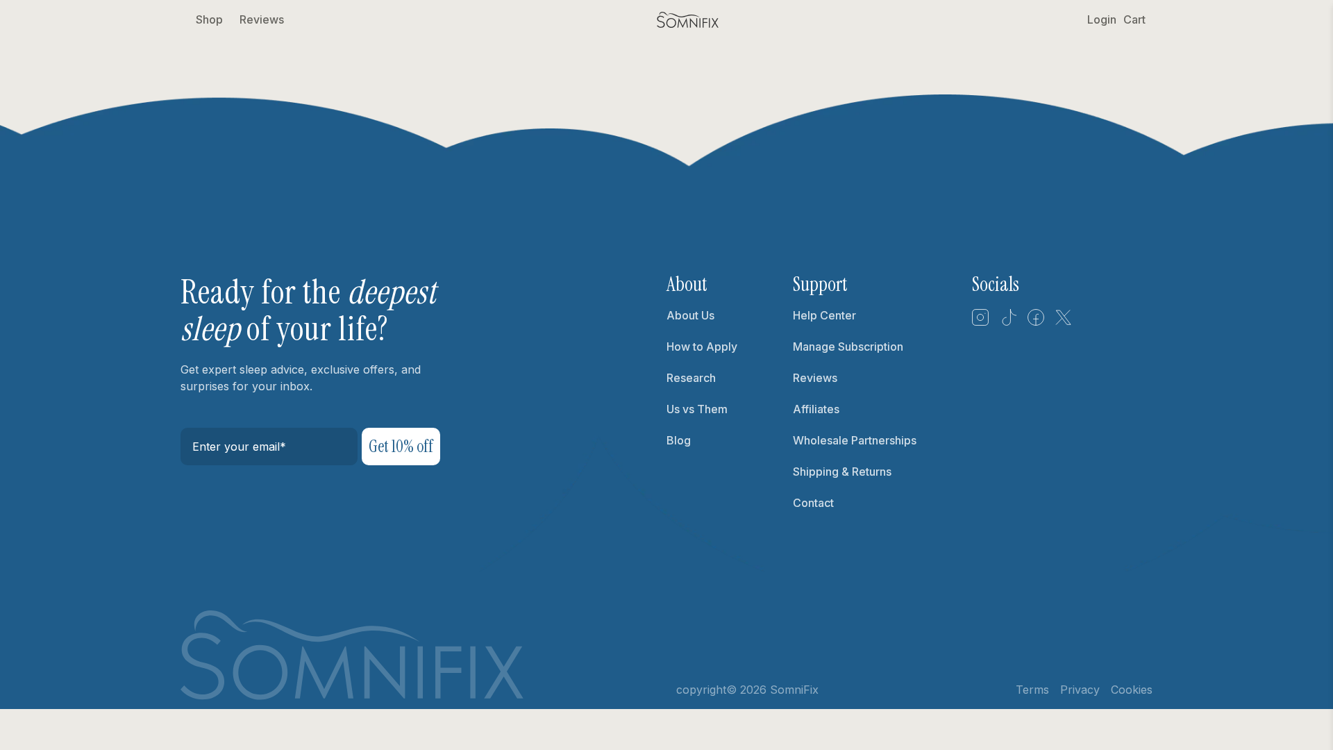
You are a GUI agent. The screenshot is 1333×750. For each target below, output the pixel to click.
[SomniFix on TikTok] (1008, 322)
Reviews (262, 19)
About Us (690, 315)
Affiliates (816, 409)
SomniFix (794, 690)
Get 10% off (401, 446)
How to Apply (701, 346)
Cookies (1131, 690)
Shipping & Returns (842, 471)
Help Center (824, 315)
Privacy (1080, 690)
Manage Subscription (848, 346)
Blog (678, 440)
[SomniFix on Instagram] (980, 322)
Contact (813, 503)
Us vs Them (697, 409)
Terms (1032, 690)
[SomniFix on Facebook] (1036, 322)
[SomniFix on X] (1063, 322)
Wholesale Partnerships (854, 440)
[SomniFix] (688, 20)
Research (691, 378)
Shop (209, 19)
